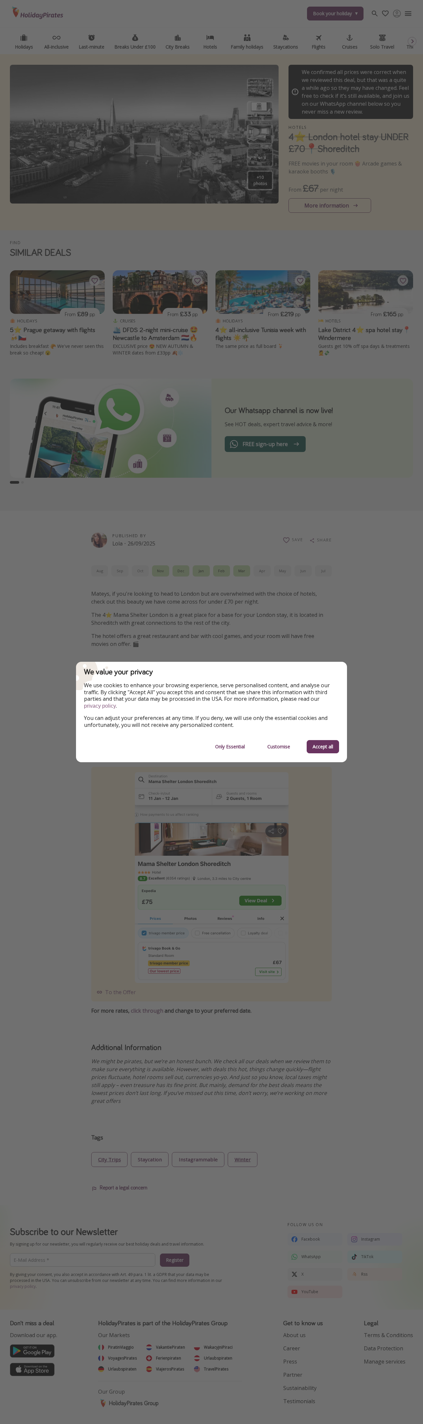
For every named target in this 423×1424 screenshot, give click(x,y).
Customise (278, 746)
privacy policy (100, 706)
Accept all (323, 746)
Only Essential (230, 746)
